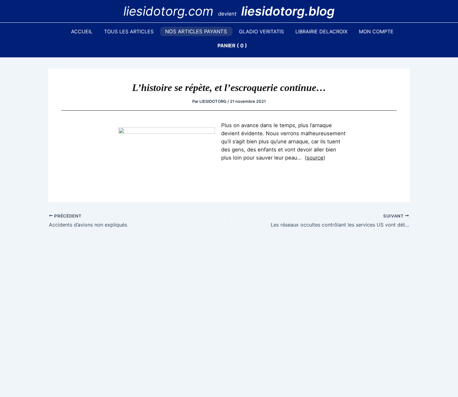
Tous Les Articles (129, 31)
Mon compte (376, 31)
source (315, 158)
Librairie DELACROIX (321, 31)
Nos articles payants (196, 31)
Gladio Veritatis (261, 31)
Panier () (232, 45)
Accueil (82, 31)
